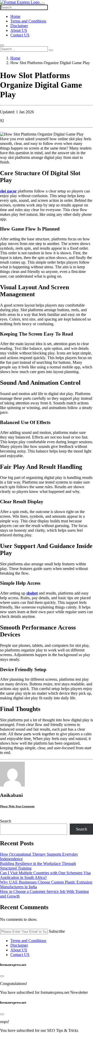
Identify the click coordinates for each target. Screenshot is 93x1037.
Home (15, 58)
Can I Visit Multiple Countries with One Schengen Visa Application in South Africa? (45, 875)
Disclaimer (19, 26)
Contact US (19, 35)
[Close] (2, 976)
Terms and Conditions (28, 21)
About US (18, 30)
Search (5, 821)
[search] (51, 50)
